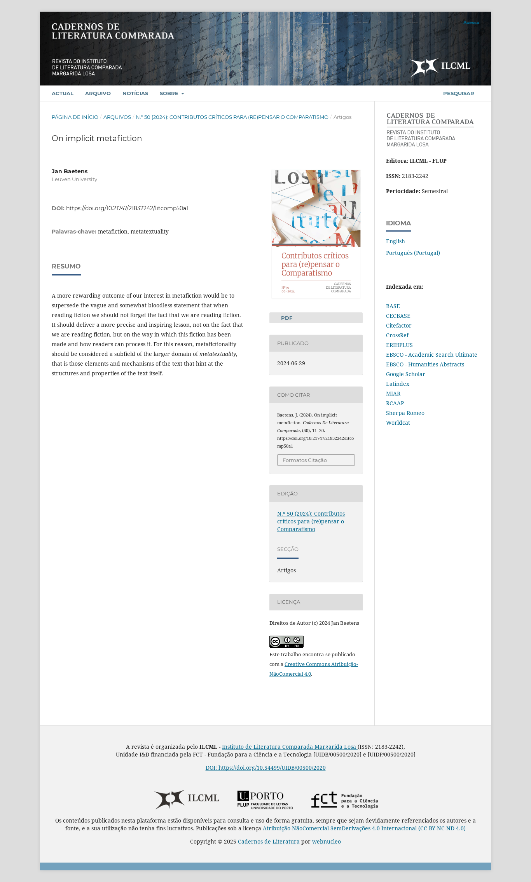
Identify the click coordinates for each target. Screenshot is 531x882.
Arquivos (117, 117)
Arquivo (98, 93)
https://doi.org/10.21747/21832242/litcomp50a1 (127, 208)
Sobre (170, 93)
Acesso (471, 22)
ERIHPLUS (399, 345)
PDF (285, 318)
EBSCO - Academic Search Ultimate (431, 354)
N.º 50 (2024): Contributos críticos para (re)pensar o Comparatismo (232, 117)
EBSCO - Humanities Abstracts (425, 364)
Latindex (397, 383)
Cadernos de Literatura (269, 841)
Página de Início (75, 117)
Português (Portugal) (413, 252)
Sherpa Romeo (405, 413)
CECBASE (398, 315)
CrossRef (397, 335)
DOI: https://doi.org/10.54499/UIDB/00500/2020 (266, 767)
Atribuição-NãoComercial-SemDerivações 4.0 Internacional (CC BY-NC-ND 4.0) (364, 828)
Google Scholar (405, 374)
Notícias (135, 93)
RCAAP (395, 403)
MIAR (393, 393)
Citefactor (399, 325)
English (395, 241)
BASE (393, 306)
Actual (62, 93)
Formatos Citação (305, 460)
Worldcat (398, 422)
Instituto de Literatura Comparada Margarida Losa (290, 746)
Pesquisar (458, 93)
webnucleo (326, 841)
